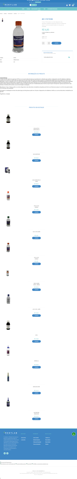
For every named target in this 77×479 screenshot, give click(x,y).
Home (23, 8)
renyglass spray (36, 386)
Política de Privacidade (37, 442)
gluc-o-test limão (36, 231)
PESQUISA (55, 8)
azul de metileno (36, 154)
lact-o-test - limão (36, 309)
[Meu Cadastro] (67, 5)
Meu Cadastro (47, 439)
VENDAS (28, 8)
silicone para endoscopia (36, 413)
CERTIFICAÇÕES (34, 8)
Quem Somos (23, 437)
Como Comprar (36, 437)
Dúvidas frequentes (36, 439)
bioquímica (10, 13)
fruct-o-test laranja (36, 206)
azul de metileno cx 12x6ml (36, 180)
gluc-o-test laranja (36, 258)
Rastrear (46, 444)
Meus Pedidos (47, 442)
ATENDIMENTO (50, 8)
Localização (23, 439)
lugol (36, 335)
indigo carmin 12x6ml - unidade (36, 284)
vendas (5, 13)
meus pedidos (38, 2)
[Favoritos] (70, 5)
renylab (15, 13)
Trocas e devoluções (36, 444)
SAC (44, 8)
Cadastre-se (47, 437)
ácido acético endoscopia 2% (36, 129)
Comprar (56, 43)
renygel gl (36, 360)
